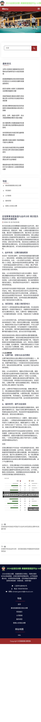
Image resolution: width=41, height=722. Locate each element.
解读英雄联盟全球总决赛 (13, 185)
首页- (18, 23)
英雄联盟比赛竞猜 (25, 641)
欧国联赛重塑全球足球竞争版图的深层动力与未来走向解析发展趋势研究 (13, 81)
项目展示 (8, 190)
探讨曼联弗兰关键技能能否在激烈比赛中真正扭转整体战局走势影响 (13, 125)
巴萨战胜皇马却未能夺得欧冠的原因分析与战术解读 (13, 158)
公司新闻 (8, 196)
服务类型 (8, 201)
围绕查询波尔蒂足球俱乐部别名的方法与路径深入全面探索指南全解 (13, 167)
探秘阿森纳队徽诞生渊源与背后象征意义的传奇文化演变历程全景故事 (13, 98)
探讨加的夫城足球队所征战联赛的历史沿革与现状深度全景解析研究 (13, 150)
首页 (19, 604)
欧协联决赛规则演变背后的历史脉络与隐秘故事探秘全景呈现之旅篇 (13, 108)
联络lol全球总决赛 (11, 206)
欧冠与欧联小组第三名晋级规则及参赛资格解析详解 (13, 90)
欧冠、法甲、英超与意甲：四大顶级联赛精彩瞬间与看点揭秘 (13, 117)
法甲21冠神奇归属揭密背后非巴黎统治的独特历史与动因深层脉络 (13, 71)
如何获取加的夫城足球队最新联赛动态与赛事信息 (13, 134)
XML (19, 635)
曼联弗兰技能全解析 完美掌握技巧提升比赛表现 (13, 141)
